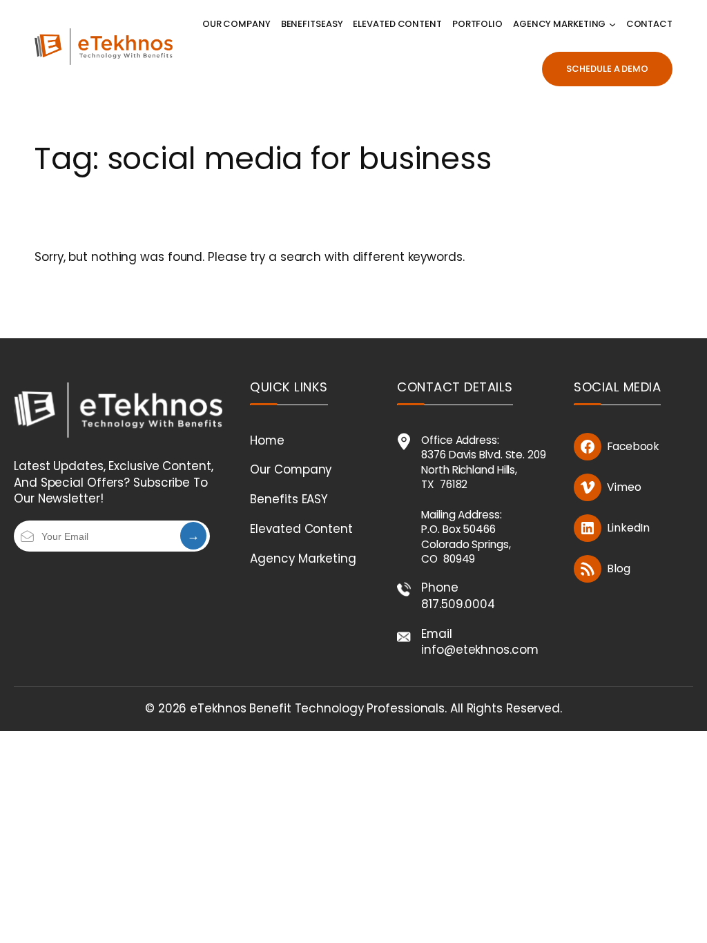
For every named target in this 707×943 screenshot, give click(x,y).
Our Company (290, 469)
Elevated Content (301, 529)
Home (267, 440)
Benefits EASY (289, 499)
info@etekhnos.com (479, 649)
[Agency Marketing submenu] (612, 24)
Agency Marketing (303, 558)
